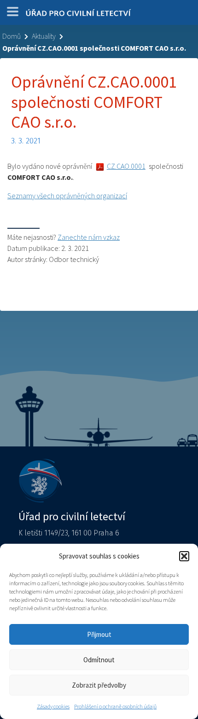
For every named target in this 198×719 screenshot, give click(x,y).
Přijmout (99, 634)
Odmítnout (99, 659)
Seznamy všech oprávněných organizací (67, 195)
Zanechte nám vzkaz (89, 237)
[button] (184, 556)
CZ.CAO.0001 (126, 166)
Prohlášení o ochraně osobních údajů (115, 706)
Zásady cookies (53, 706)
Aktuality (44, 36)
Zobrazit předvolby (99, 685)
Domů (11, 36)
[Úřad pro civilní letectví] (78, 15)
